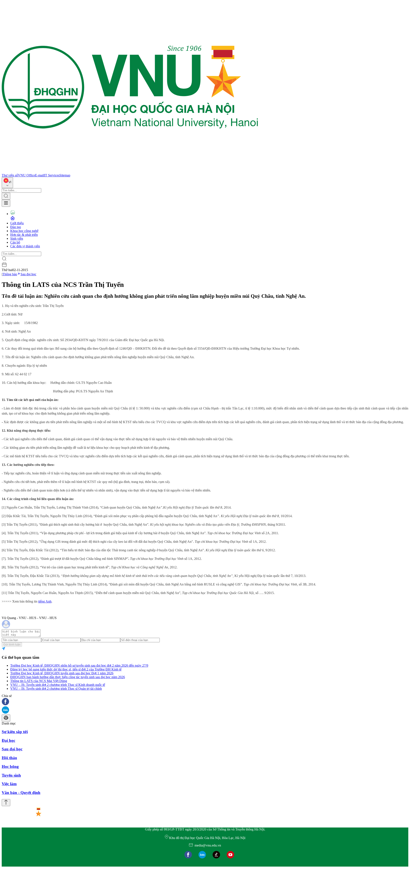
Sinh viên (16, 238)
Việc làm (9, 784)
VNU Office (26, 175)
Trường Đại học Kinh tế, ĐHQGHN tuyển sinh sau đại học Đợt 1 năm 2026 (61, 673)
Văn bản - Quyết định (21, 792)
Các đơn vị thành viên (25, 246)
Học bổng (10, 766)
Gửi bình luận (11, 644)
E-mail (39, 175)
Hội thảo (9, 758)
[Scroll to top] (6, 802)
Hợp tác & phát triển (24, 234)
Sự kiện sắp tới (15, 731)
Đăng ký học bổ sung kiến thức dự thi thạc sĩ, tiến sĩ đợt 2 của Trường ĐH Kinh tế (66, 669)
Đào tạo (15, 227)
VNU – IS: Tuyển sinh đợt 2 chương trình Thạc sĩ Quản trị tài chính (56, 688)
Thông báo (9, 274)
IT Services (51, 175)
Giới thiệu (17, 223)
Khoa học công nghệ (24, 231)
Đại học (8, 740)
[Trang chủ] (130, 171)
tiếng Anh (44, 601)
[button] (205, 702)
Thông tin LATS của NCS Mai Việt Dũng (38, 681)
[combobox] (7, 182)
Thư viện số (10, 175)
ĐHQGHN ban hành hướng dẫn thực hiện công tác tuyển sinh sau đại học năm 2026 (67, 677)
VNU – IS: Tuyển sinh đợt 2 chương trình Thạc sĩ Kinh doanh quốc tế (57, 685)
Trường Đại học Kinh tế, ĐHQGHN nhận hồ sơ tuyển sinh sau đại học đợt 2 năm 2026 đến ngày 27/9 (79, 665)
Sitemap (64, 175)
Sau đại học (28, 274)
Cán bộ (15, 242)
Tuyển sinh (11, 775)
